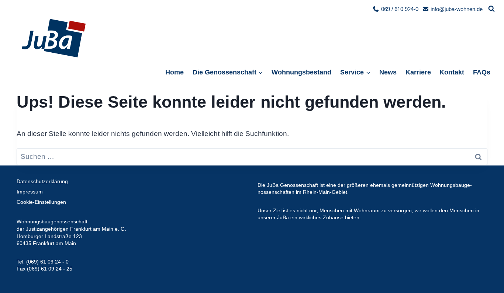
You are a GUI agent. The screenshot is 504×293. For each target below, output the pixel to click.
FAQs (481, 72)
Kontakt (451, 72)
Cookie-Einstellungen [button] (41, 202)
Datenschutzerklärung (42, 181)
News (388, 72)
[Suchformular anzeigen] (491, 9)
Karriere (418, 72)
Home (174, 72)
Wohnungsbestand (301, 72)
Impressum (30, 192)
